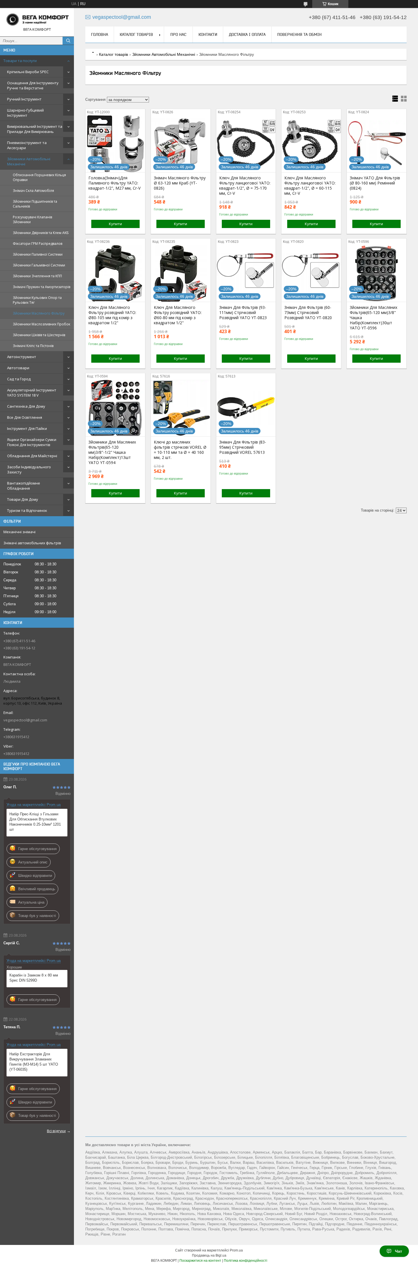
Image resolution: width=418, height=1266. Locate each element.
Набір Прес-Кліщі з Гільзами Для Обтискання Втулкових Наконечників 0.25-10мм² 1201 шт (35, 822)
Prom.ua (236, 1250)
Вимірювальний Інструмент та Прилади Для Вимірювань (34, 129)
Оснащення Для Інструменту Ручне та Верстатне (33, 85)
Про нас (178, 34)
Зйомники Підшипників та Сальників (35, 204)
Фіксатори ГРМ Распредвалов (37, 243)
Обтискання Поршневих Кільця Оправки (39, 177)
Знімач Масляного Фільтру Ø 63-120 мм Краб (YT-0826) (180, 183)
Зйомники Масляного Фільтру (39, 313)
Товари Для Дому (22, 499)
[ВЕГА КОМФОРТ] (37, 19)
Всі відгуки (56, 1130)
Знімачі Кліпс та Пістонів (33, 345)
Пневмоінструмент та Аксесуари (27, 145)
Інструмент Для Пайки (27, 428)
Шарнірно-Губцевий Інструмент (25, 113)
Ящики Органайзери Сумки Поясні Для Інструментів (31, 442)
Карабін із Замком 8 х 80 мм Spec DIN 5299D (33, 977)
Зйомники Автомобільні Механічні (28, 161)
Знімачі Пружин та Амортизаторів (41, 286)
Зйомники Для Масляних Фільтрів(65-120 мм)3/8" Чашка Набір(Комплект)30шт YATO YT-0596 (373, 318)
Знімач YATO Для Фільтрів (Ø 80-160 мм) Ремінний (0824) (375, 183)
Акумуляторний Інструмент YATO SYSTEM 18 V (31, 392)
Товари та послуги (20, 60)
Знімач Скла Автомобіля (33, 190)
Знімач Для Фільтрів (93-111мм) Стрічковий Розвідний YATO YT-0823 (243, 312)
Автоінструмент (21, 356)
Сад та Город (19, 378)
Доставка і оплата (247, 34)
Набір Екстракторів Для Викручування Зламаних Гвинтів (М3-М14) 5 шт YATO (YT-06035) (33, 1062)
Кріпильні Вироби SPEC (28, 71)
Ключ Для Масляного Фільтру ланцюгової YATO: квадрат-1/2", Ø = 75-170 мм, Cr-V (244, 185)
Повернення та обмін (299, 34)
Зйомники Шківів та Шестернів (39, 335)
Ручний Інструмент (24, 99)
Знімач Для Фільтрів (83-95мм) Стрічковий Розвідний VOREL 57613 (242, 447)
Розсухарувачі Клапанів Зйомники (32, 219)
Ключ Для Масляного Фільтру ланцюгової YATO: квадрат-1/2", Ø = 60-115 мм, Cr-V (310, 185)
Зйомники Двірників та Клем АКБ (41, 232)
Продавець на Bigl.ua (209, 1255)
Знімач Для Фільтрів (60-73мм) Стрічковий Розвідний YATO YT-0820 (308, 312)
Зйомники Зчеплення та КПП (37, 276)
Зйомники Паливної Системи (38, 254)
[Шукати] (68, 40)
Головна (99, 34)
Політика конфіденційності (245, 1261)
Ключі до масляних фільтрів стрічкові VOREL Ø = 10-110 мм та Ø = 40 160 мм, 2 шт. (180, 450)
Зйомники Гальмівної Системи (39, 265)
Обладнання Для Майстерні (32, 455)
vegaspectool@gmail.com (25, 720)
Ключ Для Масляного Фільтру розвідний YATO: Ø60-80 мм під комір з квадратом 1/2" (178, 315)
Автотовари (18, 367)
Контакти (207, 34)
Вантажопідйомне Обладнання (23, 486)
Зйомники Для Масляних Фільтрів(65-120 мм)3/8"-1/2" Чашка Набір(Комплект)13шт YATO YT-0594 (112, 452)
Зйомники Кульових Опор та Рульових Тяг (37, 300)
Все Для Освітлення (24, 417)
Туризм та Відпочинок (27, 510)
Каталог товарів (136, 34)
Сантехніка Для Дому (26, 406)
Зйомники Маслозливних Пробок (41, 324)
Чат (398, 1251)
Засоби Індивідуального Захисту (29, 469)
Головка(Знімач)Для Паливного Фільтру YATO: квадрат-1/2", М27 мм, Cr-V (114, 183)
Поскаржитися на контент (200, 1261)
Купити (115, 223)
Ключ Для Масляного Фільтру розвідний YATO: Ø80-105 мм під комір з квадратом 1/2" (112, 315)
